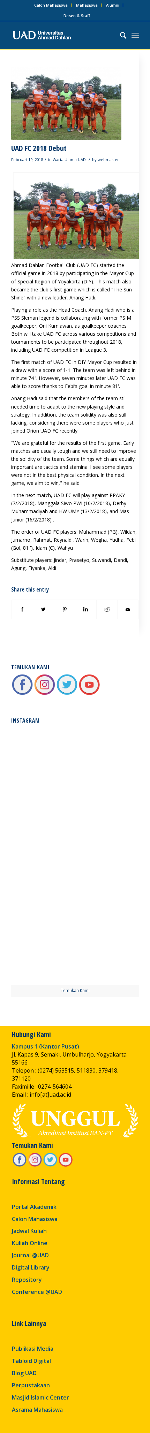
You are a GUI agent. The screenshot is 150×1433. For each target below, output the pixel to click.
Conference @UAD (37, 1292)
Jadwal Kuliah (29, 1231)
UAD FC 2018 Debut (39, 148)
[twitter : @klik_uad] (67, 693)
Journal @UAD (30, 1255)
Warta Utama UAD (69, 159)
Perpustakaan (31, 1385)
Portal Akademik (34, 1207)
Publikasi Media (32, 1348)
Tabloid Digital (31, 1361)
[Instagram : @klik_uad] (44, 693)
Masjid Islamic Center (40, 1397)
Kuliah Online (29, 1243)
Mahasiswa (87, 5)
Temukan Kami (75, 990)
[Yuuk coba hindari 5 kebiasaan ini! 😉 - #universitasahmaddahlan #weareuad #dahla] (42, 823)
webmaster (108, 159)
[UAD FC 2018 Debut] (66, 103)
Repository (27, 1279)
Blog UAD (24, 1373)
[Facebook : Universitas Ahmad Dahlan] (22, 693)
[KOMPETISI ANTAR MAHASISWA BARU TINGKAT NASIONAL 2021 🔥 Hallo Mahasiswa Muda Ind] (107, 887)
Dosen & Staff (76, 15)
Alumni (112, 5)
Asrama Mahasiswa (37, 1409)
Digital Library (31, 1267)
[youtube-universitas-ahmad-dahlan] (89, 693)
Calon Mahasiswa (51, 5)
